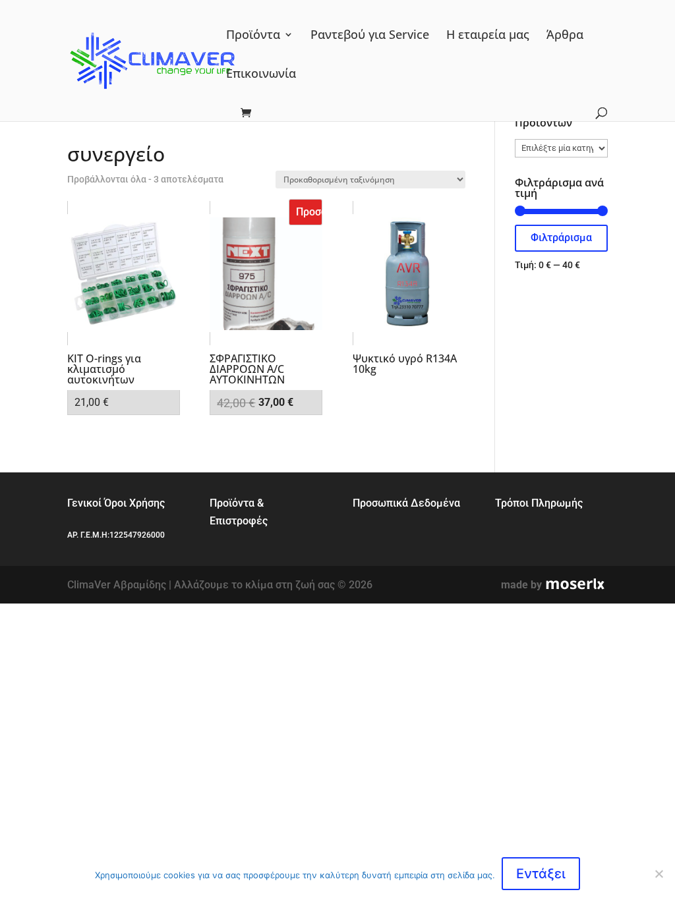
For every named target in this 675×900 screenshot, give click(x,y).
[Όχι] (658, 873)
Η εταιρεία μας (487, 36)
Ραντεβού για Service (369, 36)
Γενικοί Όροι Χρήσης (116, 503)
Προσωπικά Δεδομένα (406, 503)
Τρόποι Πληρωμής (539, 503)
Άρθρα (564, 36)
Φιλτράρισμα (561, 237)
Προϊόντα (253, 36)
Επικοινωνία (261, 75)
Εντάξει (541, 874)
